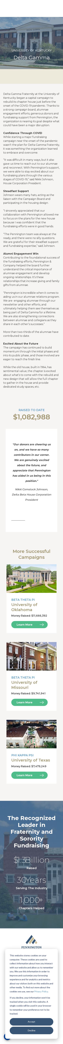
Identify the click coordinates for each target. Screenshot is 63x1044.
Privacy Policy (41, 991)
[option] (31, 43)
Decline (31, 1030)
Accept (31, 1021)
